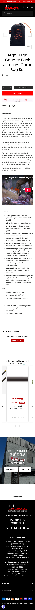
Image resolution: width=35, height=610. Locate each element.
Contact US (10, 469)
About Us (25, 469)
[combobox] (17, 13)
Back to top (17, 496)
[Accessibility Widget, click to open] (3, 607)
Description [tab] (6, 114)
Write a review (17, 341)
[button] (28, 7)
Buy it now (17, 93)
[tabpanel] (17, 218)
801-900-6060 (27, 2)
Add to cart (23, 87)
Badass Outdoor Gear (12, 603)
